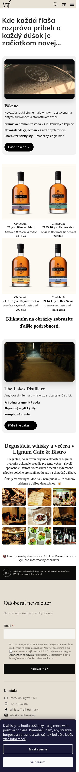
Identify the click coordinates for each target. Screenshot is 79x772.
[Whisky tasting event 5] (39, 516)
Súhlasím (38, 762)
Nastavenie (38, 749)
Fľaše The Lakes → (20, 425)
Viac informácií (14, 739)
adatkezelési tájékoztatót (22, 654)
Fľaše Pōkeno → (19, 147)
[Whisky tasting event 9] (65, 536)
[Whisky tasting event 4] (14, 516)
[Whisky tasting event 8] (39, 536)
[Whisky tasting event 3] (65, 497)
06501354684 (19, 704)
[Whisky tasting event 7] (14, 536)
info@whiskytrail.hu (23, 698)
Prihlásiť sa (39, 668)
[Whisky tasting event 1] (14, 497)
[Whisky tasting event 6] (65, 516)
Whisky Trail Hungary (24, 709)
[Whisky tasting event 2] (39, 497)
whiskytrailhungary (23, 715)
